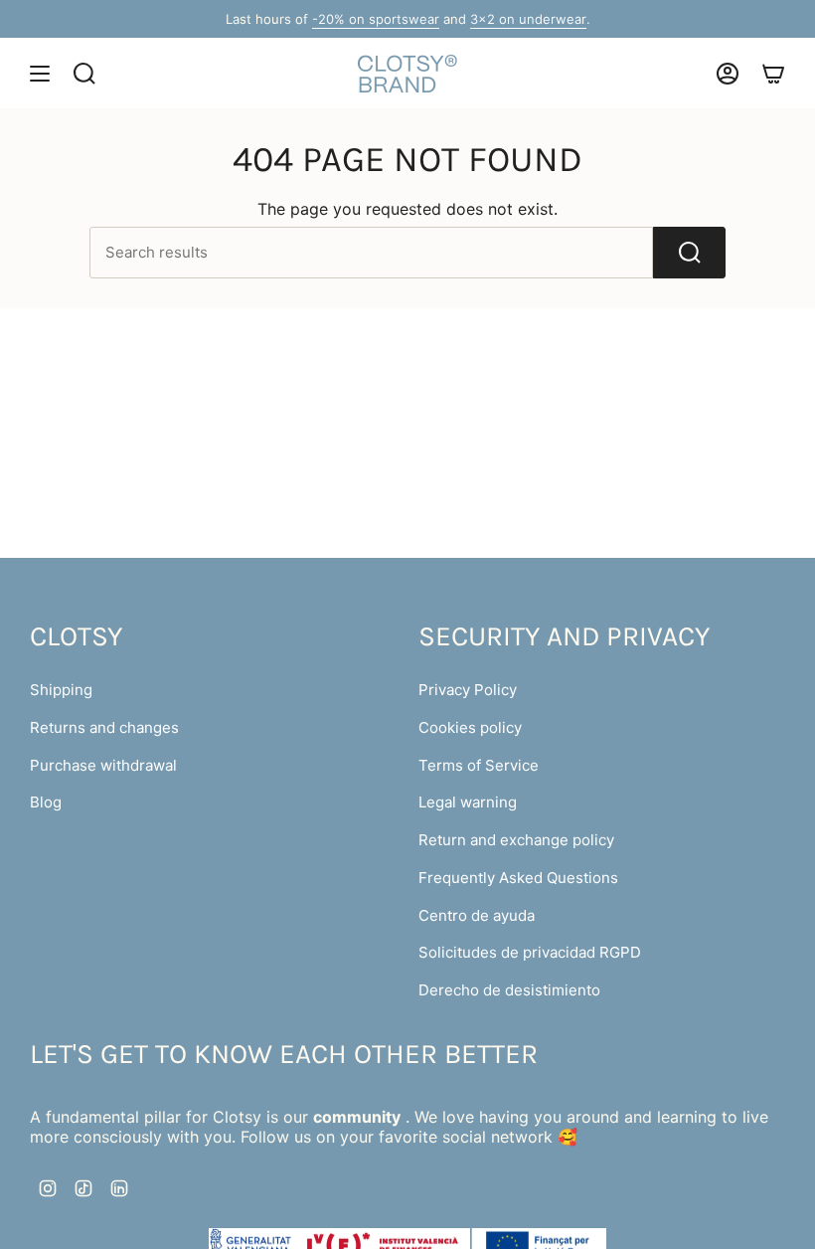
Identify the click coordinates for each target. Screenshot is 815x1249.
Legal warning (467, 802)
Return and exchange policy (516, 839)
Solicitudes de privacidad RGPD (529, 952)
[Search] (689, 252)
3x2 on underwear (528, 19)
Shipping (61, 689)
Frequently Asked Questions (518, 877)
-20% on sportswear (375, 19)
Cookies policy (470, 727)
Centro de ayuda (476, 915)
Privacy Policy (467, 689)
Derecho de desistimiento (509, 990)
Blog (46, 802)
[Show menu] (40, 73)
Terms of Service (478, 765)
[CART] (773, 73)
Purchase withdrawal (103, 765)
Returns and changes (104, 727)
